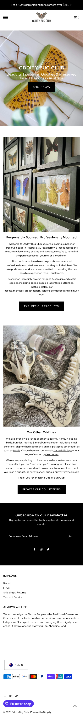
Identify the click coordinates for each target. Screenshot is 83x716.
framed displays (62, 450)
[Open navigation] (16, 17)
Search (7, 583)
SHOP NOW (41, 87)
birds (9, 442)
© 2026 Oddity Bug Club (16, 712)
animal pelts (51, 446)
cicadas (41, 282)
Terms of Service (12, 597)
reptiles (28, 442)
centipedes (57, 290)
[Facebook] (35, 550)
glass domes (51, 454)
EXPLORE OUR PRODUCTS (41, 306)
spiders (46, 290)
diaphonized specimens (29, 446)
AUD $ (19, 664)
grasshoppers (32, 290)
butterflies (67, 282)
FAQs (6, 587)
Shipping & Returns (14, 592)
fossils (16, 450)
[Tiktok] (48, 550)
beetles (43, 286)
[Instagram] (41, 550)
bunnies (17, 442)
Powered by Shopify (40, 712)
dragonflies (53, 282)
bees (33, 282)
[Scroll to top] (74, 706)
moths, (34, 286)
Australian (58, 279)
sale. (77, 471)
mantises (18, 290)
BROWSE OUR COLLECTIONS (41, 489)
